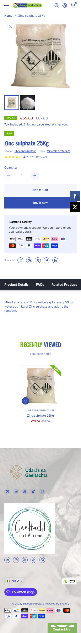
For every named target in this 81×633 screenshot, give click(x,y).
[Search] (57, 5)
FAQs (40, 285)
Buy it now (40, 202)
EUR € (15, 581)
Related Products (65, 285)
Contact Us (60, 629)
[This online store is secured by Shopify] (69, 581)
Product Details (16, 285)
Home (8, 15)
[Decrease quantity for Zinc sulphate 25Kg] (8, 175)
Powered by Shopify (57, 603)
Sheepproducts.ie (25, 151)
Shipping (30, 124)
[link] (25, 157)
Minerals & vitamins (58, 151)
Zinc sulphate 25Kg (31, 15)
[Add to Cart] (25, 400)
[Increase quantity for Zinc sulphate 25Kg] (35, 175)
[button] (57, 5)
